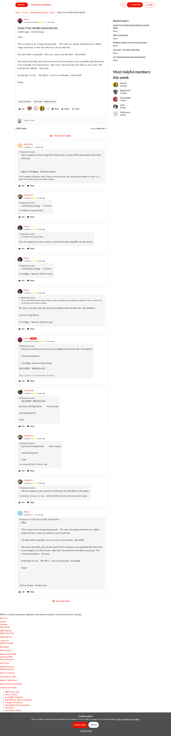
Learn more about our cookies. (128, 719)
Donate (3, 622)
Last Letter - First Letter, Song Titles (126, 50)
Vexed (122, 105)
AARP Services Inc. (7, 667)
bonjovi (26, 226)
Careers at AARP (6, 657)
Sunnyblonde (29, 390)
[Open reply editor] (61, 121)
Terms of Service (11, 695)
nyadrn (26, 19)
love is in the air (25, 102)
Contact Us (4, 641)
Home (17, 13)
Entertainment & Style (39, 13)
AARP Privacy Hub (12, 692)
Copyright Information (13, 703)
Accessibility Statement (14, 697)
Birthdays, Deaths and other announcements (130, 43)
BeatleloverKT (125, 91)
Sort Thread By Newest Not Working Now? (129, 57)
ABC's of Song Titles (120, 35)
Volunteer (3, 624)
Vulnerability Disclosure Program (17, 705)
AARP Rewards (6, 631)
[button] (135, 4)
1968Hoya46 (125, 112)
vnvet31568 (28, 144)
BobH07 (123, 83)
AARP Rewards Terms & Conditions (18, 700)
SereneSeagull (125, 98)
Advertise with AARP (8, 654)
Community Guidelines (41, 5)
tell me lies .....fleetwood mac (45, 102)
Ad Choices (9, 708)
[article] (61, 165)
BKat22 (26, 512)
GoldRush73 (28, 195)
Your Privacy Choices (13, 710)
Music (52, 13)
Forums (25, 13)
